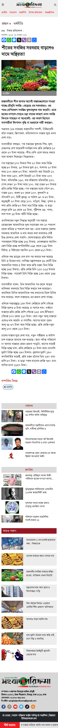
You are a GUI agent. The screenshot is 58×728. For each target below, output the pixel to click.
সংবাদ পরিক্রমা (18, 715)
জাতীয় (4, 12)
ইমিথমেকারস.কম (29, 718)
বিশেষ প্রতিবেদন (35, 12)
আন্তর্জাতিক (49, 12)
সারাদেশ (12, 12)
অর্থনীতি (18, 23)
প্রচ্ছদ (5, 23)
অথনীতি (9, 387)
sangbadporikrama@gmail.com (22, 700)
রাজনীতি (22, 12)
